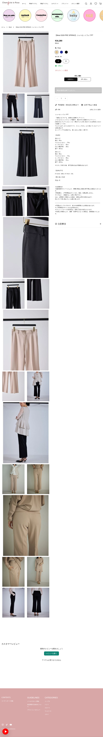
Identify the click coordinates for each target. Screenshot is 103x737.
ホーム (3, 27)
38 (66, 61)
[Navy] (61, 52)
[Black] (66, 52)
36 (58, 61)
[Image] (9, 15)
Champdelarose (10, 729)
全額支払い (71, 79)
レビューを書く (51, 653)
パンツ (47, 704)
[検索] (86, 4)
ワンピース (48, 711)
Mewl (10, 27)
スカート (47, 708)
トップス (47, 701)
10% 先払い (84, 79)
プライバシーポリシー (33, 710)
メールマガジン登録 (33, 701)
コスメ (47, 714)
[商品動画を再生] (5, 732)
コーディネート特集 (7, 701)
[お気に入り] (96, 4)
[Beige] (56, 52)
